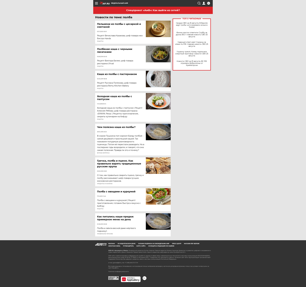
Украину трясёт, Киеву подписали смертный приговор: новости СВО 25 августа (191, 54)
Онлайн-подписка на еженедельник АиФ (153, 243)
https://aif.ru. (115, 268)
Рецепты (100, 41)
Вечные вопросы (103, 153)
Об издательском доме (126, 243)
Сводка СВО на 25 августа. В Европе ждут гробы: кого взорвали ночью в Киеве (192, 25)
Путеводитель (128, 246)
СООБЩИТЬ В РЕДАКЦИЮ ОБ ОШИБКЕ (161, 246)
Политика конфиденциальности (118, 271)
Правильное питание (105, 233)
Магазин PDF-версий (191, 243)
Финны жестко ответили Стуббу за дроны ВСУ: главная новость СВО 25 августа (192, 35)
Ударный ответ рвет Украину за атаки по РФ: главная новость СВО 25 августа (191, 44)
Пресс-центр (176, 243)
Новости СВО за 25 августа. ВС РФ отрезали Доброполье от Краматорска (192, 63)
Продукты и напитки (104, 183)
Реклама (111, 243)
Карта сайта (140, 246)
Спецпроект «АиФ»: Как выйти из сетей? (153, 10)
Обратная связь (114, 246)
